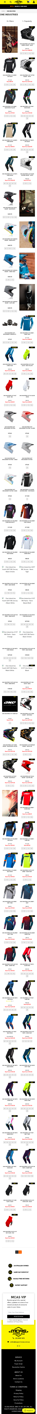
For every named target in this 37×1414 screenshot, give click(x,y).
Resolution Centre (18, 1367)
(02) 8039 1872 (20, 1338)
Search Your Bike (18, 6)
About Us (18, 1375)
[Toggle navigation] (11, 2)
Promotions (18, 1403)
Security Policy (18, 1400)
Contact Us (18, 1382)
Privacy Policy (19, 1322)
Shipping (18, 1390)
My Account (18, 1361)
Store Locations (18, 1379)
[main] (18, 640)
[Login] (33, 2)
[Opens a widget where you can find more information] (28, 1410)
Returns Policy (18, 1397)
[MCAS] (18, 2)
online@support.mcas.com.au (20, 1342)
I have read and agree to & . (17, 1321)
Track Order (18, 1364)
